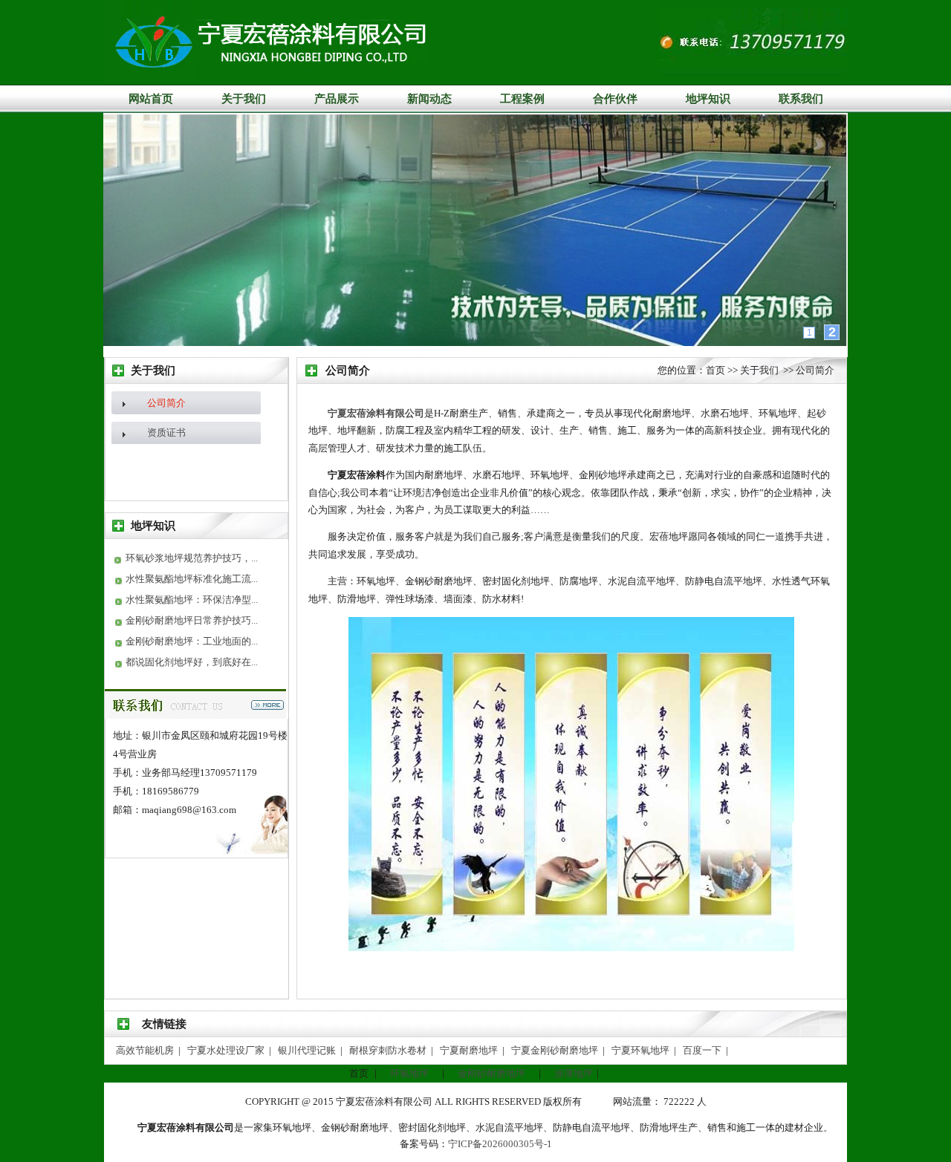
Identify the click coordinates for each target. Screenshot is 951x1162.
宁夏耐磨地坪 (470, 1050)
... (254, 558)
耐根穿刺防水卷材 (389, 1050)
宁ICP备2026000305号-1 (500, 1143)
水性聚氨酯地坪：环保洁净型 (188, 599)
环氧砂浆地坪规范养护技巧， (188, 558)
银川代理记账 (308, 1050)
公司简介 (166, 402)
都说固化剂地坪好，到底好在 (188, 662)
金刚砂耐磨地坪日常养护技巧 (188, 620)
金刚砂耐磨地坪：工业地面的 (188, 641)
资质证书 (166, 432)
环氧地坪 (409, 1073)
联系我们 (801, 99)
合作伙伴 (615, 99)
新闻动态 (429, 99)
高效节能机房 (146, 1050)
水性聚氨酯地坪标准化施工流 (188, 578)
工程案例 (522, 99)
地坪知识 (708, 99)
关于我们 (243, 99)
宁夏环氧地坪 (641, 1050)
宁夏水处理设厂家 (227, 1050)
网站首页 (151, 99)
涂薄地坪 (573, 1073)
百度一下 (703, 1050)
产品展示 (336, 99)
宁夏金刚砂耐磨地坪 (555, 1050)
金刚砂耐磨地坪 (491, 1073)
